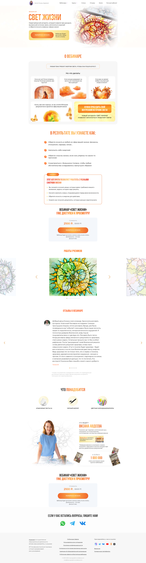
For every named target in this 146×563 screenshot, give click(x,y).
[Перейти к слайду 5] (72, 298)
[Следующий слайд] (109, 276)
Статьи (83, 3)
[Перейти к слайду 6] (73, 298)
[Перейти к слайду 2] (68, 298)
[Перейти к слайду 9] (77, 298)
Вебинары (63, 3)
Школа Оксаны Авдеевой (42, 3)
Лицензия (32, 539)
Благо (101, 3)
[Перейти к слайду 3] (69, 298)
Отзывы (92, 3)
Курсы (74, 3)
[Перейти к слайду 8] (76, 298)
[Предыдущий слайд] (36, 276)
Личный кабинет (111, 3)
